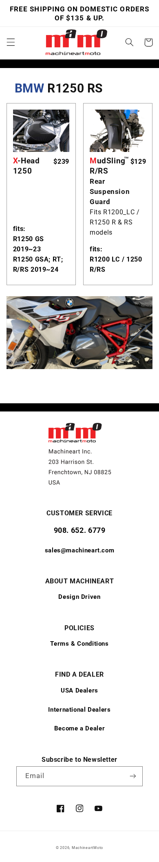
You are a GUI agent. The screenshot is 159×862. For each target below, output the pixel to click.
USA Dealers (79, 690)
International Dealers (79, 709)
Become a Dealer (79, 728)
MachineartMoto (87, 848)
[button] (10, 42)
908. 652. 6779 (80, 530)
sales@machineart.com (80, 550)
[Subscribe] (133, 776)
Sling (109, 166)
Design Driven (79, 596)
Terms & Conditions (79, 643)
